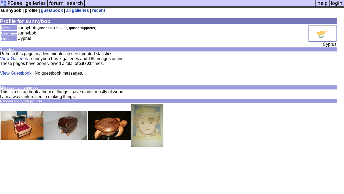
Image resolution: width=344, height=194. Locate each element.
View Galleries (14, 58)
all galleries (77, 10)
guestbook (52, 10)
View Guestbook (15, 73)
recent (98, 10)
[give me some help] (322, 6)
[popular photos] (200, 6)
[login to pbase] (336, 6)
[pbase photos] (12, 6)
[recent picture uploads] (36, 6)
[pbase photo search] (75, 6)
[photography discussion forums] (56, 6)
